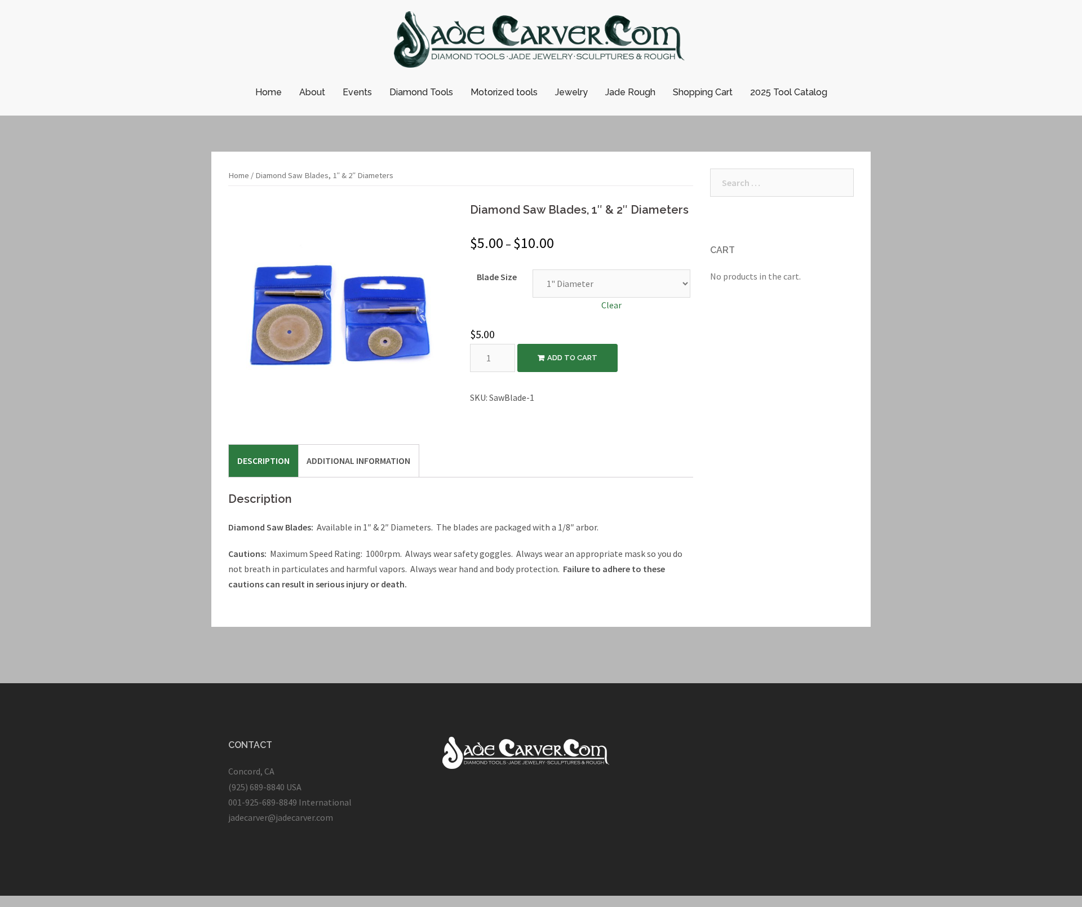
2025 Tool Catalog (788, 92)
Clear (611, 305)
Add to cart (572, 357)
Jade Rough (630, 92)
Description (263, 460)
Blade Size (497, 276)
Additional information (358, 460)
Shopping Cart (703, 92)
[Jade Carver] (541, 42)
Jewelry (571, 92)
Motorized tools (504, 92)
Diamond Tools (421, 92)
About (312, 92)
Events (357, 92)
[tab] (263, 460)
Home (268, 92)
